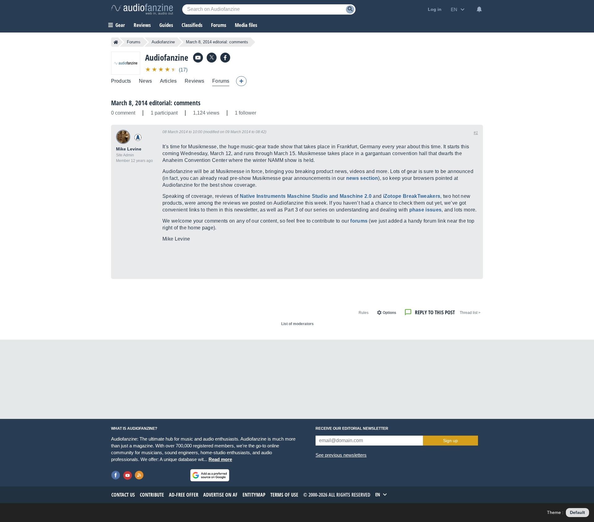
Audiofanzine (163, 42)
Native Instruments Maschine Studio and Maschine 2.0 (306, 196)
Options (389, 313)
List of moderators (297, 324)
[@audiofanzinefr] (212, 58)
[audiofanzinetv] (198, 58)
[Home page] (116, 42)
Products (121, 81)
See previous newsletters (341, 455)
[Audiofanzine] (125, 63)
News (145, 81)
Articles (168, 81)
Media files (246, 24)
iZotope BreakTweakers (412, 196)
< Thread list (470, 313)
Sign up (450, 440)
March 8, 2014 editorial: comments (155, 102)
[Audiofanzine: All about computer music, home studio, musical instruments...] (142, 9)
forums (359, 221)
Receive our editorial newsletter (352, 428)
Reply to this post (435, 312)
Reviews (142, 24)
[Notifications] (479, 9)
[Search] (350, 9)
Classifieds (192, 24)
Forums (133, 42)
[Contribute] (241, 81)
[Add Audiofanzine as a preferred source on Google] (209, 475)
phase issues (425, 209)
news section (362, 178)
